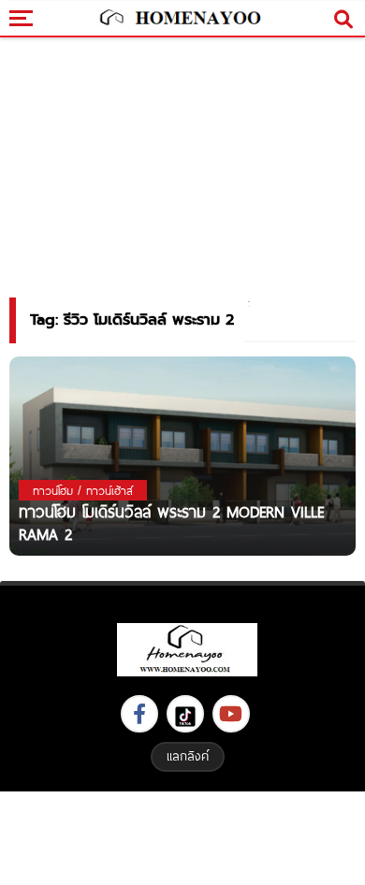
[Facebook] (139, 714)
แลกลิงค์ (188, 756)
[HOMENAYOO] (178, 18)
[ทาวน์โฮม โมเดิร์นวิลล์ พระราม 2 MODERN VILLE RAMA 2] (182, 455)
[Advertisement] (182, 835)
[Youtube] (231, 714)
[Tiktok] (185, 714)
